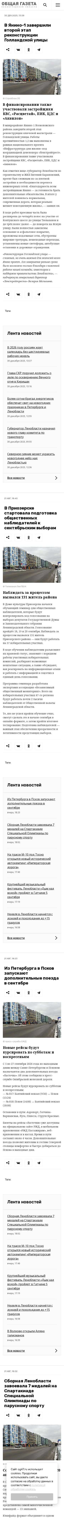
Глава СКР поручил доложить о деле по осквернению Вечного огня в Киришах (29, 377)
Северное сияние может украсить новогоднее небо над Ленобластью (31, 458)
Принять (32, 1496)
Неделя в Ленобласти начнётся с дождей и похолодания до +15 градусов (30, 918)
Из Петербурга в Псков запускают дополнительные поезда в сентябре (31, 803)
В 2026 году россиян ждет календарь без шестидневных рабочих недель (28, 352)
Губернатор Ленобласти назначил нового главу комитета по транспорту (31, 432)
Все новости (16, 478)
